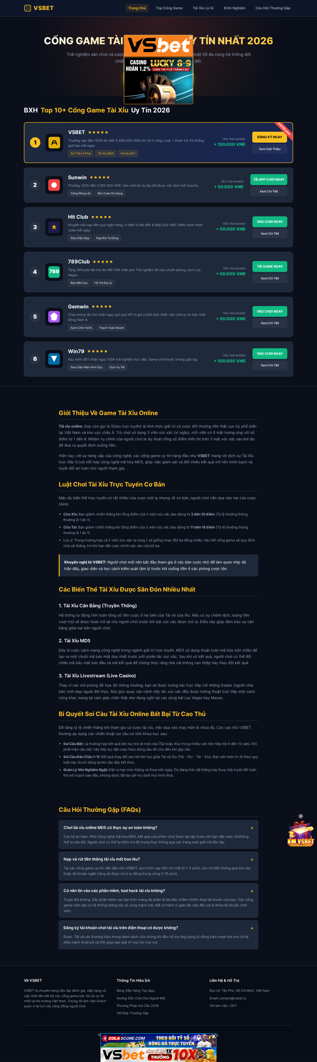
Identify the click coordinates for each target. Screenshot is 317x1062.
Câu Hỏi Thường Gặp (273, 8)
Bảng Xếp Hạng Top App (136, 990)
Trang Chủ (137, 8)
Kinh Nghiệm (234, 8)
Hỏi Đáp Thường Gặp (133, 1013)
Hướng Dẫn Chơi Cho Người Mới (141, 998)
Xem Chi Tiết (269, 191)
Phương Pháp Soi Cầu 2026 (138, 1006)
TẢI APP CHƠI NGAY (269, 179)
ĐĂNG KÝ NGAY (269, 137)
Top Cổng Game (169, 8)
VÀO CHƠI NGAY (270, 222)
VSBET (44, 8)
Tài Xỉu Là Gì (203, 8)
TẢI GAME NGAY (270, 266)
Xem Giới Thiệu (270, 149)
